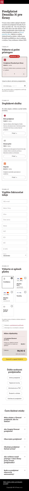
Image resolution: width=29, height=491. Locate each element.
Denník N (2, 2)
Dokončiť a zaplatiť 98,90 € (14, 359)
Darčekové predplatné (14, 398)
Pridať (14, 133)
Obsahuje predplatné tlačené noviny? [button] (11, 448)
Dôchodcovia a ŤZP (14, 388)
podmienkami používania (16, 325)
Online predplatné (14, 377)
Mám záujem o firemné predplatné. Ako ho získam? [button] (12, 419)
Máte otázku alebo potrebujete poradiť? (12, 482)
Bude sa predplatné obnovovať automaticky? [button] (11, 472)
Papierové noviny (14, 383)
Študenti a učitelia (14, 393)
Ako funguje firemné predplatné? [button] (11, 430)
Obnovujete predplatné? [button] (13, 439)
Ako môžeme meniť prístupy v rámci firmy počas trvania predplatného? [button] (12, 459)
